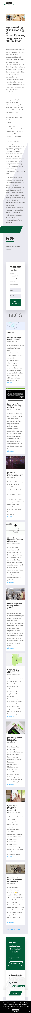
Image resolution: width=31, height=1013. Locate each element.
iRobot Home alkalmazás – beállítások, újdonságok (12, 808)
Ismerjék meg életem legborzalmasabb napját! (14, 605)
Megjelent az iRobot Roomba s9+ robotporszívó (14, 739)
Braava (9, 409)
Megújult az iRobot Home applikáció (14, 338)
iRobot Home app (12, 341)
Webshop (15, 963)
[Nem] (29, 1007)
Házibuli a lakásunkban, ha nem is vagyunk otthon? (15, 474)
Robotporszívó (16, 409)
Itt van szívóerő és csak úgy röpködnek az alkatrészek (14, 879)
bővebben (10, 383)
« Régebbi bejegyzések (13, 929)
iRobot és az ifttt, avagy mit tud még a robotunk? (14, 405)
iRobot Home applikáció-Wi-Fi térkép (13, 671)
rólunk (15, 993)
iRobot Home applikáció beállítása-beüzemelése (15, 539)
